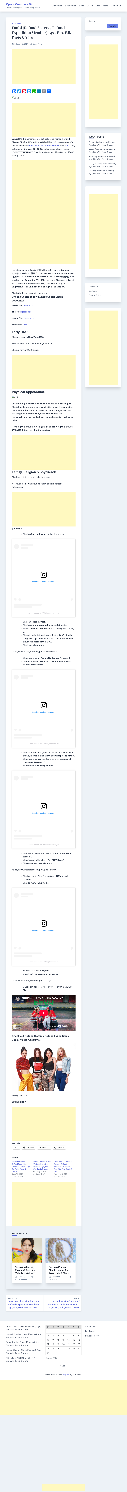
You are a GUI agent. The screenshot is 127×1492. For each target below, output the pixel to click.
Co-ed (90, 5)
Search (92, 21)
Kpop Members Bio (19, 4)
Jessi (24, 324)
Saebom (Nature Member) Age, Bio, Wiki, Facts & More (59, 1270)
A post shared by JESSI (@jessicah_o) (44, 613)
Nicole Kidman (21, 1279)
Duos (81, 5)
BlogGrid (65, 1375)
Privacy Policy (95, 295)
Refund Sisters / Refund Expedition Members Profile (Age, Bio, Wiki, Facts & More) (21, 1167)
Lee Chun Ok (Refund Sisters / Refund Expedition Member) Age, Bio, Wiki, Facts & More (63, 1167)
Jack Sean (53, 1279)
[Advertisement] (44, 66)
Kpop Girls (16, 23)
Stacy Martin (38, 44)
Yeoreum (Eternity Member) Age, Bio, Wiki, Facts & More (25, 1270)
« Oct (62, 1365)
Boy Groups (70, 5)
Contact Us (116, 5)
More (105, 5)
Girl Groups (57, 5)
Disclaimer (93, 291)
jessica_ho (29, 318)
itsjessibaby (25, 312)
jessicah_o (28, 305)
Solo (98, 5)
